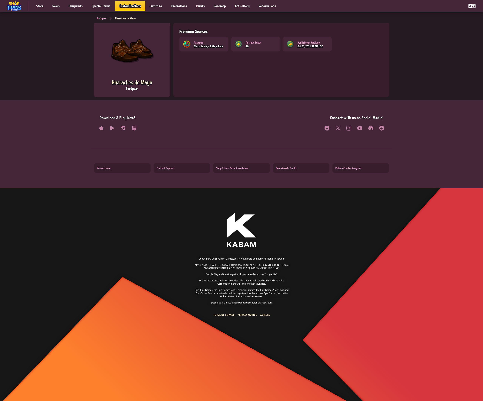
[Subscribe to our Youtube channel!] (360, 128)
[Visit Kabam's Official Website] (241, 230)
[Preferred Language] (472, 6)
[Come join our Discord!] (370, 128)
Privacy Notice (247, 314)
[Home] (15, 6)
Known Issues (104, 168)
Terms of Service (224, 314)
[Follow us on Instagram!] (349, 128)
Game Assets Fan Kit (287, 168)
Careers (265, 314)
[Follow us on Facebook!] (327, 128)
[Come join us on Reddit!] (381, 128)
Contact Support (166, 168)
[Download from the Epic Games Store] (134, 128)
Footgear (101, 18)
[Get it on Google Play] (112, 128)
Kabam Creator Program (348, 168)
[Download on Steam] (123, 128)
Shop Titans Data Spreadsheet (232, 168)
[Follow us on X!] (338, 128)
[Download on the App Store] (101, 128)
